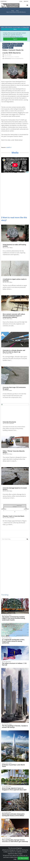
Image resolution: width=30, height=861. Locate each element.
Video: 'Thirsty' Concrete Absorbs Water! (14, 451)
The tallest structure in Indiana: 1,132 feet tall (14, 664)
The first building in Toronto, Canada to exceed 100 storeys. (15, 726)
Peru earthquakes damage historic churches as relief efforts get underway (15, 840)
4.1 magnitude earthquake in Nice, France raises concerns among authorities (13, 641)
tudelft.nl (8, 147)
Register (15, 39)
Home (12, 10)
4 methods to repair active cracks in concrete (14, 280)
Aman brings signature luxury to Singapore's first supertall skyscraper (14, 789)
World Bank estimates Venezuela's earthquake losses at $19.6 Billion (13, 814)
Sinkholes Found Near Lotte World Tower (13, 765)
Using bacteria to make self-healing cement (14, 245)
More (15, 29)
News (17, 10)
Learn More (19, 36)
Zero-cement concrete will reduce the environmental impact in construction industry (14, 315)
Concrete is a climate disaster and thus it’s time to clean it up (14, 351)
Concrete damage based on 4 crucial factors (15, 488)
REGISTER (26, 1)
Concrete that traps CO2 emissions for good (14, 388)
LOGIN (20, 1)
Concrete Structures (9, 422)
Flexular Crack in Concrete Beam (13, 516)
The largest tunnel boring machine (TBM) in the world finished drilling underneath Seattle (13, 618)
